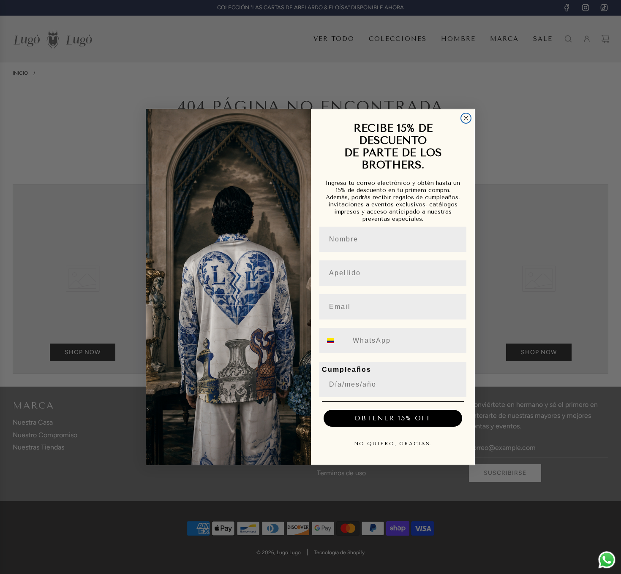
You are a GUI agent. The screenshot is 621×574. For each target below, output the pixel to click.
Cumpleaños (346, 369)
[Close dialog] (466, 118)
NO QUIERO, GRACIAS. (393, 444)
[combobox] (335, 341)
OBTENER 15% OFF (393, 418)
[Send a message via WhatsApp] (607, 560)
